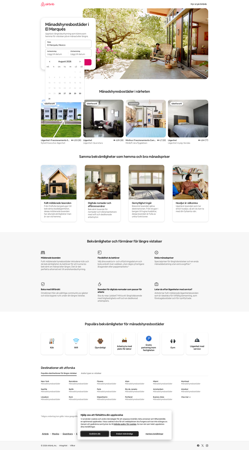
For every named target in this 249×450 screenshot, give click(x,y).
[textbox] (56, 54)
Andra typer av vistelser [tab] (91, 373)
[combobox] (68, 45)
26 (60, 93)
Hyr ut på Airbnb (199, 4)
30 (80, 93)
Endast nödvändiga (124, 434)
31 (49, 99)
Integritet (63, 445)
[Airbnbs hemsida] (47, 4)
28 (70, 93)
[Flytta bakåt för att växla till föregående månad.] (50, 61)
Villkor (72, 445)
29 (75, 93)
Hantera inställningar (154, 434)
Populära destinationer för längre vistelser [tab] (59, 373)
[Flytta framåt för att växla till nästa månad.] (80, 61)
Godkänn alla (94, 434)
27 (65, 93)
